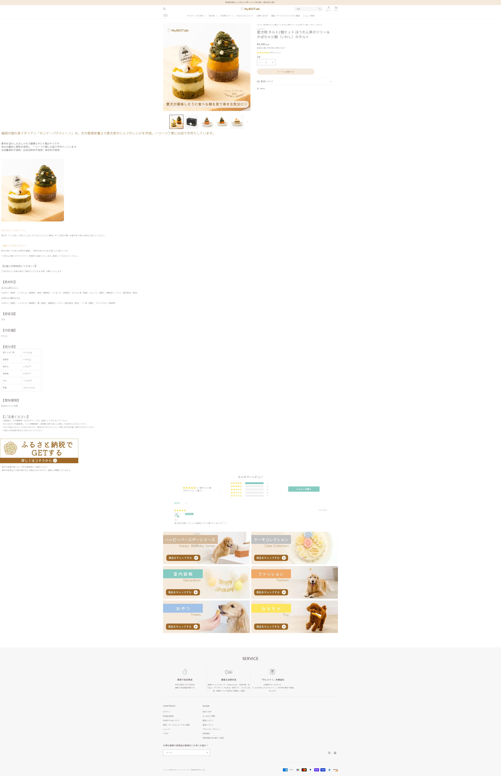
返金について (208, 725)
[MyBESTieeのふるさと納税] (39, 452)
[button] (165, 15)
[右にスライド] (247, 122)
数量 (259, 57)
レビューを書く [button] (303, 489)
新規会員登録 (168, 716)
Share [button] (262, 88)
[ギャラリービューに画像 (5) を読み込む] (237, 122)
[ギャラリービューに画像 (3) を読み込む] (207, 122)
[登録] (207, 753)
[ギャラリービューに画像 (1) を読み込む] (176, 122)
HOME (259, 25)
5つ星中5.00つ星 (204, 488)
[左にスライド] (166, 122)
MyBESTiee (173, 770)
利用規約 (206, 733)
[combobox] (308, 9)
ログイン (166, 712)
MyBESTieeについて (171, 720)
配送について (208, 720)
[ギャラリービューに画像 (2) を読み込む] (191, 122)
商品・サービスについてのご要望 (176, 725)
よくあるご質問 (209, 716)
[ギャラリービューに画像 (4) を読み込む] (222, 122)
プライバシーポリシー (211, 729)
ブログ (165, 733)
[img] (180, 510)
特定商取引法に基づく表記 (213, 738)
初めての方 (207, 712)
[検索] (320, 9)
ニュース (166, 729)
